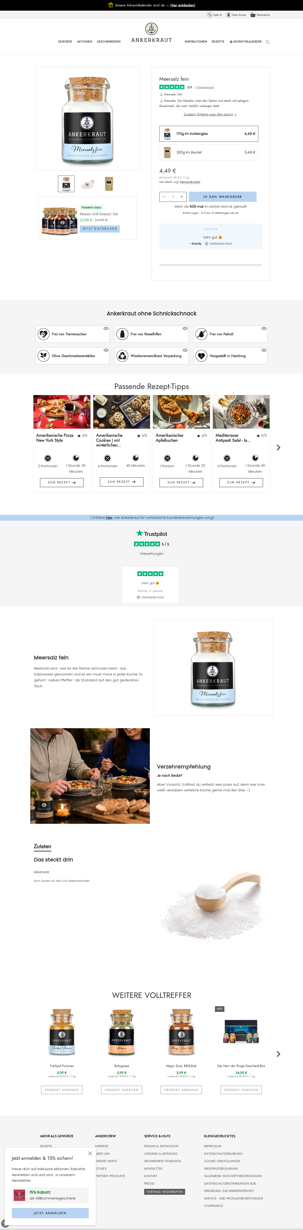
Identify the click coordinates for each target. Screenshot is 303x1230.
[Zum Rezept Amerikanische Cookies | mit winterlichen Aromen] (121, 411)
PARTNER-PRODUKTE (110, 1176)
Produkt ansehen (62, 1090)
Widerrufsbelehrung (221, 1168)
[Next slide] (278, 447)
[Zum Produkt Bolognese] (122, 1031)
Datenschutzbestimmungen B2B (230, 1183)
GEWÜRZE (65, 45)
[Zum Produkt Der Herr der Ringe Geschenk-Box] (241, 1031)
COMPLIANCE (213, 1206)
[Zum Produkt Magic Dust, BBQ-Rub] (181, 1031)
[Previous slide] (25, 447)
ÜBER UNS (102, 1153)
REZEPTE (218, 45)
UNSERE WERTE (106, 1161)
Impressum (212, 1146)
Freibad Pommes (62, 1065)
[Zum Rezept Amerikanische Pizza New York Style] (61, 411)
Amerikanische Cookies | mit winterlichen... (109, 440)
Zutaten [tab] (42, 846)
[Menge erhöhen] (181, 197)
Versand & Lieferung (161, 1153)
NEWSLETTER (153, 1168)
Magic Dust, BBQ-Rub (181, 1065)
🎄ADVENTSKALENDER (245, 45)
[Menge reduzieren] (164, 197)
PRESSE (149, 1183)
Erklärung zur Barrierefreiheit (229, 1191)
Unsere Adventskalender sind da (142, 5)
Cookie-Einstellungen (222, 1161)
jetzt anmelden (50, 1213)
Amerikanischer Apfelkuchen (169, 437)
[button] (73, 334)
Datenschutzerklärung (223, 1153)
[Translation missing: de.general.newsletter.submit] (21, 1195)
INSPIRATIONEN (196, 45)
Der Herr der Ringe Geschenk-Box (241, 1065)
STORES (101, 1168)
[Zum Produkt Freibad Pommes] (62, 1031)
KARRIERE (101, 1146)
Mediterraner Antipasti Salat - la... (233, 437)
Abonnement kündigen (162, 1161)
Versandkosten (190, 182)
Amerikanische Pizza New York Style (54, 437)
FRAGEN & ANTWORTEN (161, 1146)
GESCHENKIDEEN (108, 45)
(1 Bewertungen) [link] (204, 87)
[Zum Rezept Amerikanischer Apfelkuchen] (181, 411)
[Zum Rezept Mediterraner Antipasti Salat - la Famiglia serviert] (241, 411)
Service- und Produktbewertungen (233, 1198)
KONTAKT (150, 1176)
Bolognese (121, 1065)
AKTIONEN (84, 45)
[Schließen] (90, 1153)
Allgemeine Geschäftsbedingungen (233, 1176)
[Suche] (268, 44)
